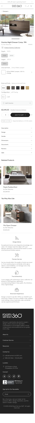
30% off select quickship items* (17, 2)
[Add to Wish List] (31, 115)
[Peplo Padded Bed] (16, 175)
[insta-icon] (4, 375)
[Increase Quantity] (8, 115)
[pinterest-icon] (18, 375)
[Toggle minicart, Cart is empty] (31, 6)
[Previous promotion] (2, 2)
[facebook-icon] (14, 375)
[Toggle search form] (26, 6)
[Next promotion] (32, 2)
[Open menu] (2, 6)
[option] (3, 88)
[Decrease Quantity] (3, 115)
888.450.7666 (9, 356)
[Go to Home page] (17, 6)
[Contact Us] (28, 6)
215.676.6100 (18, 356)
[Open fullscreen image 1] (17, 25)
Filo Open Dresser (9, 224)
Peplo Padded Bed (10, 186)
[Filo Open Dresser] (16, 213)
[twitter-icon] (9, 375)
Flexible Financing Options (18, 110)
